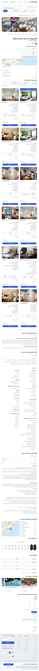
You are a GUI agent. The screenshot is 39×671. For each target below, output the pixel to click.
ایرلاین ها (32, 660)
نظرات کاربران (34, 613)
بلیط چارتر (36, 660)
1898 (17, 562)
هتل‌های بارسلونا (34, 342)
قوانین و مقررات (27, 642)
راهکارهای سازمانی (27, 650)
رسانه (20, 650)
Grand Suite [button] (4, 303)
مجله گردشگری (19, 644)
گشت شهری (35, 650)
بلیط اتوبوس (35, 644)
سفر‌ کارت (19, 646)
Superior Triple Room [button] (6, 181)
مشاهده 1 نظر (34, 630)
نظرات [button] (8, 34)
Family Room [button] (4, 259)
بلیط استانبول (28, 660)
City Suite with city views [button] (6, 141)
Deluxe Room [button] (4, 102)
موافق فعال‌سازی (8, 664)
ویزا (36, 646)
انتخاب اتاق (28, 125)
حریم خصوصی (36, 668)
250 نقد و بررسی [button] (29, 43)
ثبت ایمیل (8, 642)
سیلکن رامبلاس (34, 558)
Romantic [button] (22, 181)
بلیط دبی (25, 660)
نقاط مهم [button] (15, 34)
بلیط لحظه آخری (25, 661)
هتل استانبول (18, 660)
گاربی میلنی (16, 565)
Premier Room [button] (23, 220)
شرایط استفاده (31, 668)
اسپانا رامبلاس (34, 569)
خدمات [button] (36, 636)
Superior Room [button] (23, 102)
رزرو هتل (33, 15)
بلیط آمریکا (29, 661)
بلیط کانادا (32, 661)
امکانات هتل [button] (22, 34)
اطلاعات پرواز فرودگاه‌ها (34, 657)
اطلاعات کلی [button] (35, 34)
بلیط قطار (36, 642)
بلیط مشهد (22, 660)
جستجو (5, 10)
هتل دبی (15, 660)
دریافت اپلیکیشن (18, 648)
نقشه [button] (35, 67)
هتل (24, 1)
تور (36, 648)
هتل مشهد (11, 660)
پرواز (27, 1)
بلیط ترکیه (36, 661)
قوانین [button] (18, 34)
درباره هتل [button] (26, 34)
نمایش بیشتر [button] (35, 349)
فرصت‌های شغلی (19, 642)
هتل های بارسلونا (28, 15)
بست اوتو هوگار (34, 572)
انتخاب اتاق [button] (30, 34)
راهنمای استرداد (27, 639)
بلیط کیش (4, 660)
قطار (21, 1)
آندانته (17, 569)
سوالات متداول (27, 644)
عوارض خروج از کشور (26, 648)
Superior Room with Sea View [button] (26, 141)
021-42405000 (5, 646)
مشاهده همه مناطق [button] (34, 77)
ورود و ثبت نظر (34, 612)
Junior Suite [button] (4, 220)
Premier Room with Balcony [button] (25, 259)
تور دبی (18, 661)
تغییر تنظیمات (8, 667)
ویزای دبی (21, 661)
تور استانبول (14, 661)
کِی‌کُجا (36, 655)
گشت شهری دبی (10, 661)
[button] (18, 2)
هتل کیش (8, 660)
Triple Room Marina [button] (24, 303)
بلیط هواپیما (35, 639)
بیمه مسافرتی (35, 652)
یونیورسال (17, 558)
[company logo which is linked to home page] (33, 2)
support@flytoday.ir (6, 648)
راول (35, 565)
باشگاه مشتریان (27, 646)
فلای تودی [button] (19, 636)
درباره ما (20, 639)
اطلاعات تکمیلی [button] (27, 636)
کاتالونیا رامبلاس (34, 562)
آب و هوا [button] (11, 34)
